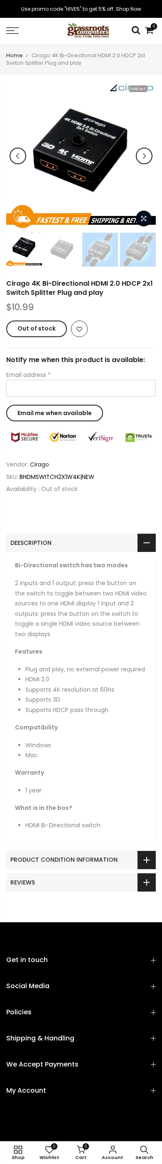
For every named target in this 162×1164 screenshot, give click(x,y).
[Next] (144, 156)
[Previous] (18, 156)
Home (14, 55)
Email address (28, 375)
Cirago (39, 464)
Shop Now (128, 8)
